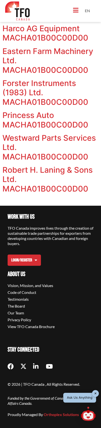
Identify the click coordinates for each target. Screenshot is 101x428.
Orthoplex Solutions (61, 414)
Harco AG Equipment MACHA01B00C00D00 (45, 33)
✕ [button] (95, 393)
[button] (88, 414)
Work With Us (21, 217)
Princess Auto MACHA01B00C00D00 (45, 119)
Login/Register (21, 260)
